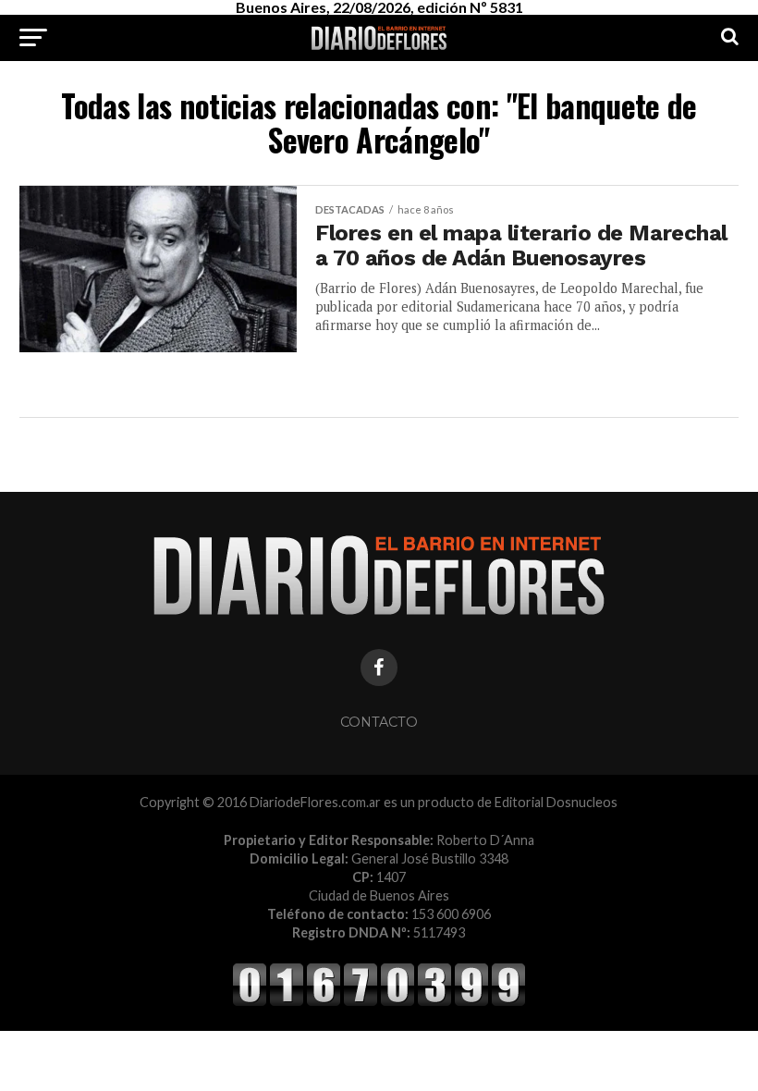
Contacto (379, 722)
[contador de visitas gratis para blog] (379, 1003)
